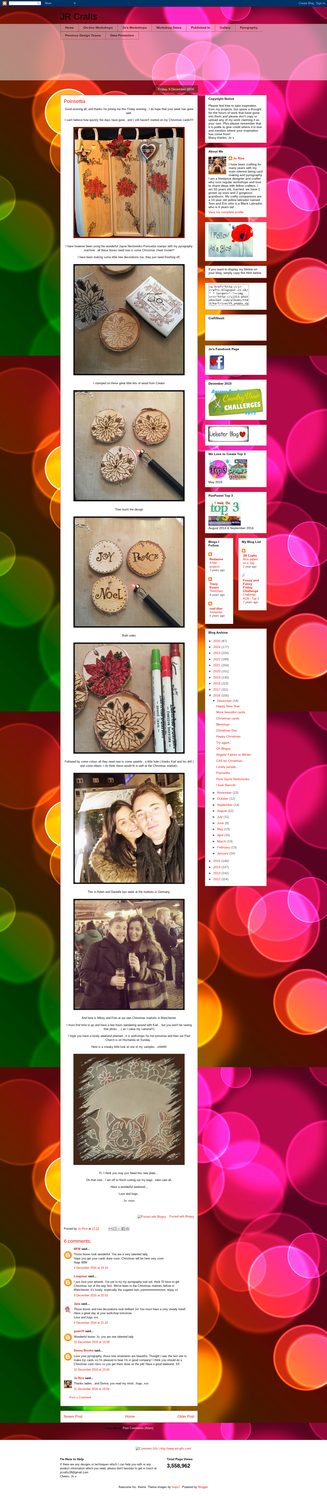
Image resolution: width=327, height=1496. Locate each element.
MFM (77, 1249)
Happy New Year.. (228, 706)
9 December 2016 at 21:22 (91, 1322)
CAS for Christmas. (229, 761)
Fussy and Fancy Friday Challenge (251, 585)
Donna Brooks (83, 1350)
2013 (217, 873)
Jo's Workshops (134, 27)
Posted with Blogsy (181, 1216)
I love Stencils (226, 785)
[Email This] (110, 1229)
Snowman (216, 612)
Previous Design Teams (83, 35)
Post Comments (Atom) (138, 1428)
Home (69, 27)
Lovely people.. (227, 767)
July (220, 817)
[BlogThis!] (115, 1229)
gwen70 (79, 1331)
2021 (217, 665)
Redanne (216, 559)
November (225, 792)
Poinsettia (223, 773)
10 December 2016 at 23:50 (91, 1369)
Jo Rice (79, 1378)
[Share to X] (119, 1229)
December (225, 701)
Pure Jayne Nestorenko (232, 779)
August (222, 811)
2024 (217, 647)
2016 (217, 695)
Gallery (225, 27)
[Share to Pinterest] (127, 1229)
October (223, 798)
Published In (200, 27)
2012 (217, 879)
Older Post (186, 1416)
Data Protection (122, 35)
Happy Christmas (228, 736)
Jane (77, 1303)
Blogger (203, 1487)
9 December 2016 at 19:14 (91, 1267)
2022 (217, 659)
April (220, 835)
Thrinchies (216, 591)
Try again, (223, 742)
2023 (217, 653)
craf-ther (216, 608)
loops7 (176, 1487)
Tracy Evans (214, 585)
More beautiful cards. (231, 712)
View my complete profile (226, 212)
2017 (217, 689)
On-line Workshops (98, 27)
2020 (217, 671)
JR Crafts (78, 16)
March (222, 841)
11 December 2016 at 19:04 (91, 1389)
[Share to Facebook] (123, 1229)
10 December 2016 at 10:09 (91, 1342)
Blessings (223, 724)
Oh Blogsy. (223, 748)
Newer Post (73, 1416)
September (225, 805)
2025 (217, 641)
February (224, 847)
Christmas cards (227, 718)
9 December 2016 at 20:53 (91, 1295)
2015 (217, 861)
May (220, 829)
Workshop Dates (169, 27)
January (223, 853)
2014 (217, 867)
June (221, 823)
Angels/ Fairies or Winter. (234, 754)
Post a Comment (80, 1397)
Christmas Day (226, 730)
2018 (217, 683)
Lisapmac (80, 1276)
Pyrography (249, 27)
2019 (217, 677)
